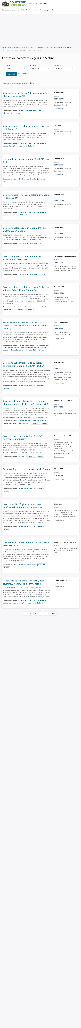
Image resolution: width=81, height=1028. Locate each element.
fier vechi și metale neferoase (28, 143)
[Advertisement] (40, 28)
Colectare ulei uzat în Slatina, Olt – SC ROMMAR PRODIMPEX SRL (22, 438)
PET (30, 110)
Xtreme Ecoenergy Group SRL (65, 256)
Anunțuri (21, 10)
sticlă (40, 110)
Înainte (53, 613)
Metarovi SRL (59, 93)
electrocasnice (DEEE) (25, 385)
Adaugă (46, 10)
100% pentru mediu (43, 3)
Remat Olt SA (59, 159)
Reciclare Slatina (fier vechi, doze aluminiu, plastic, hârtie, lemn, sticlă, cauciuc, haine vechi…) (25, 325)
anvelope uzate (23, 345)
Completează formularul (10, 50)
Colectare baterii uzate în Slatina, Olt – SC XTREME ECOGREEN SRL (24, 258)
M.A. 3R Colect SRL (61, 322)
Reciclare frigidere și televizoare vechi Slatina (26, 469)
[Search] (52, 10)
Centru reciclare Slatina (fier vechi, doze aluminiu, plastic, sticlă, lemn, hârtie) (23, 582)
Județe (8, 65)
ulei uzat (22, 350)
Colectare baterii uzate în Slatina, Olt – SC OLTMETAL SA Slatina (24, 229)
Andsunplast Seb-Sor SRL (63, 401)
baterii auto (22, 243)
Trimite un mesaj (59, 109)
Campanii (38, 10)
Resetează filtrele (23, 73)
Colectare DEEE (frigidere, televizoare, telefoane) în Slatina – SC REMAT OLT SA (23, 364)
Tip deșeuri (57, 65)
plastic (35, 110)
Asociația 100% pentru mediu (63, 47)
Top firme (29, 10)
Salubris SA (58, 504)
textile (15, 350)
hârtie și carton (23, 110)
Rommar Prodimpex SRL (63, 436)
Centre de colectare (9, 10)
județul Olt (8, 113)
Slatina (17, 113)
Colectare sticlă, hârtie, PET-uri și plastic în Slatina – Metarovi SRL (25, 94)
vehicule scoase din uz (26, 179)
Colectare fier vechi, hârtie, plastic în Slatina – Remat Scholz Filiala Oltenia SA (26, 289)
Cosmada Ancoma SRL (62, 580)
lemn (10, 215)
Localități (33, 65)
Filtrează (11, 74)
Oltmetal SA (58, 227)
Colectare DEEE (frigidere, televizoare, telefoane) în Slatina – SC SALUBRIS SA (22, 506)
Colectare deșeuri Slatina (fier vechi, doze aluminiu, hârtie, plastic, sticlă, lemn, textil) (25, 402)
